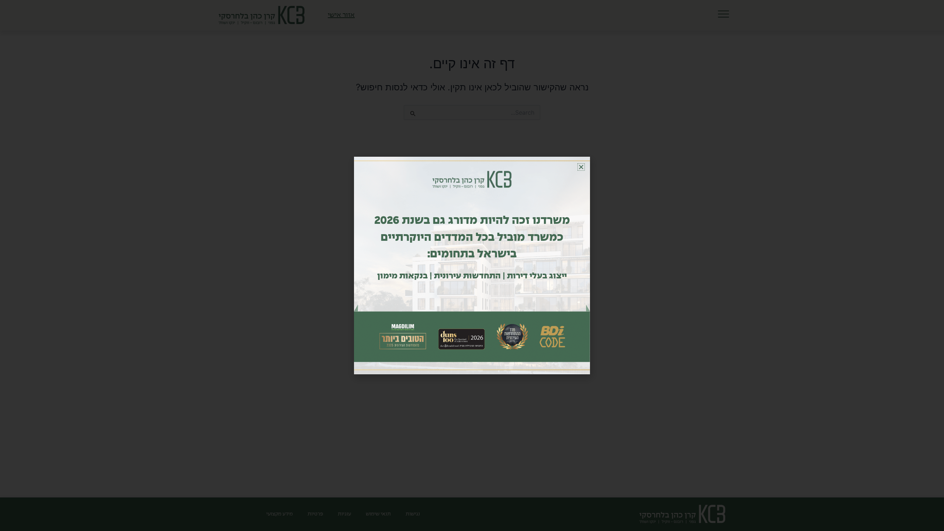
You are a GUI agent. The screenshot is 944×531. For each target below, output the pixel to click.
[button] (581, 167)
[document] (472, 265)
